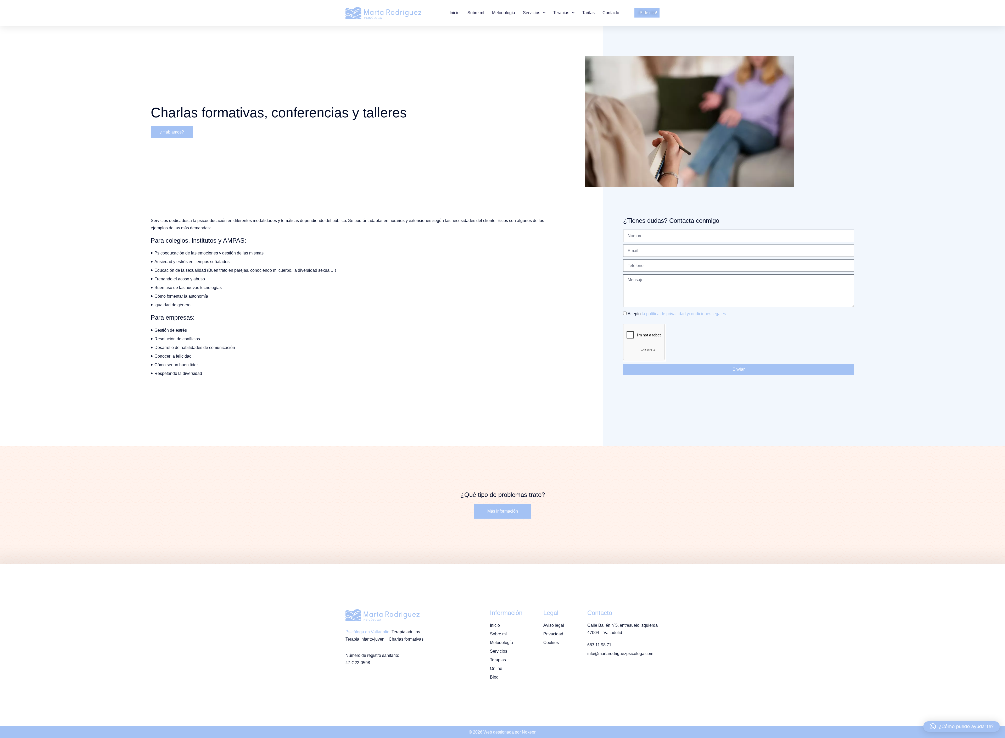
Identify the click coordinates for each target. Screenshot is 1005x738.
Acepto (677, 314)
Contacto (610, 12)
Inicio (455, 12)
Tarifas (588, 12)
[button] (961, 726)
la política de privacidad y (665, 314)
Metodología (503, 12)
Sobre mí (475, 12)
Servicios (531, 12)
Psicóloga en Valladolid (367, 632)
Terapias (561, 12)
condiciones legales (707, 314)
